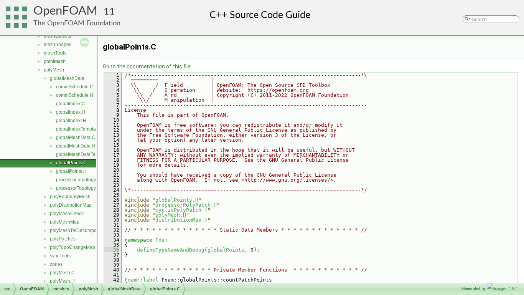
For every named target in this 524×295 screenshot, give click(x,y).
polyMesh (54, 70)
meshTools (55, 53)
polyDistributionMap (71, 205)
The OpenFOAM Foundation (76, 23)
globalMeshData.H (75, 146)
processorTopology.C (78, 179)
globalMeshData (67, 78)
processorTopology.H (78, 188)
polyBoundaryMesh (70, 196)
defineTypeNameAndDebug (170, 250)
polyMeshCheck (67, 213)
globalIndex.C (70, 103)
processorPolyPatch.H (186, 205)
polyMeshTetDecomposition (79, 230)
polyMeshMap (64, 222)
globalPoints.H (71, 171)
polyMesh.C (62, 272)
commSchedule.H (74, 95)
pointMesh (55, 61)
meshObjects (57, 36)
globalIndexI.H (71, 120)
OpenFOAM (65, 11)
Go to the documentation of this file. (147, 66)
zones (56, 264)
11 (109, 12)
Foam (161, 240)
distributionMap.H (181, 220)
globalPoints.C (71, 163)
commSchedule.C (74, 86)
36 (111, 250)
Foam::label (141, 280)
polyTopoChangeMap (72, 247)
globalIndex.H (70, 112)
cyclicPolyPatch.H (181, 210)
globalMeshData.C (75, 137)
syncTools (60, 256)
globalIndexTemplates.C (81, 129)
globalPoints (226, 250)
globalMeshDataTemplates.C (86, 154)
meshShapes (57, 44)
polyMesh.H (62, 281)
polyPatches (63, 239)
